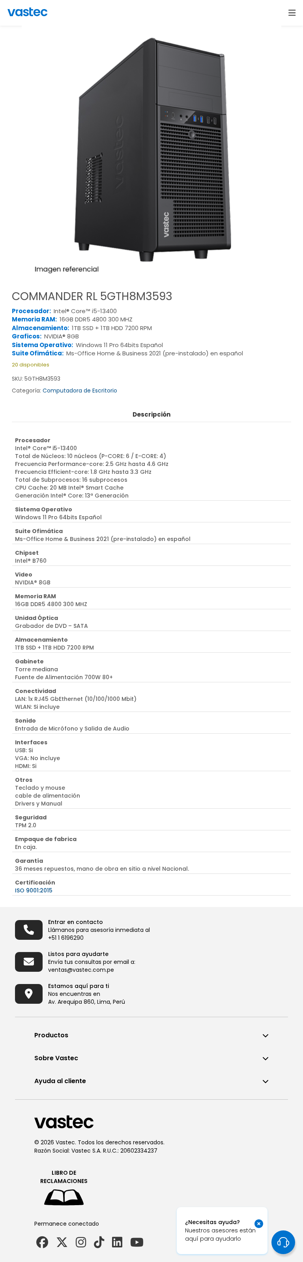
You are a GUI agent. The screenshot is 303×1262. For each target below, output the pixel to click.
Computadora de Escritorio (80, 390)
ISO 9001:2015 (33, 890)
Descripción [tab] (151, 414)
